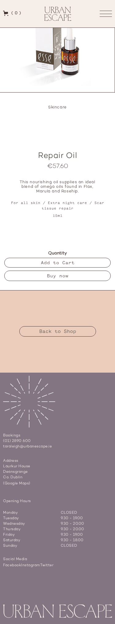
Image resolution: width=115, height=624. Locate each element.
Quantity (57, 253)
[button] (12, 13)
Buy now (57, 276)
